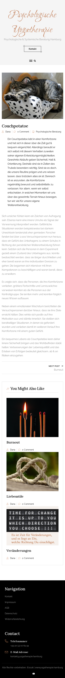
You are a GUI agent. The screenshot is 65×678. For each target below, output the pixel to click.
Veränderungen (18, 550)
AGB (7, 608)
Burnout (13, 442)
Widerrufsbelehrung (15, 619)
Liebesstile (14, 496)
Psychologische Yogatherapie (32, 22)
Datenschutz (11, 613)
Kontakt (32, 49)
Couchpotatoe (15, 125)
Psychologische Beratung (48, 131)
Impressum (10, 602)
